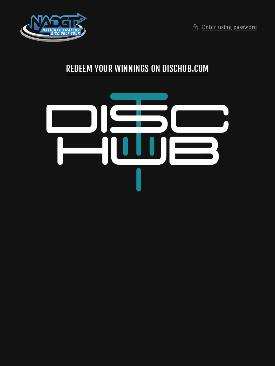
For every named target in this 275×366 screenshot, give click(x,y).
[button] (224, 27)
